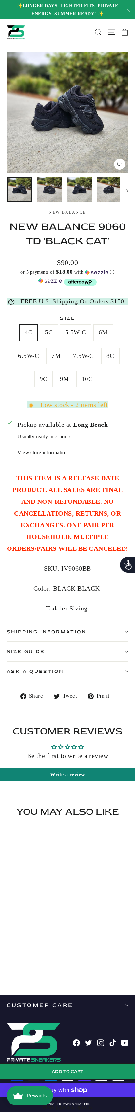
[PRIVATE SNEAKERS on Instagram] (100, 1042)
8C (110, 355)
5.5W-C (75, 332)
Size (67, 318)
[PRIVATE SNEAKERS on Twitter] (88, 1042)
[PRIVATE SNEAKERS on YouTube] (124, 1042)
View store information (42, 452)
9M (64, 379)
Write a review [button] (67, 774)
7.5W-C (83, 355)
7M (56, 355)
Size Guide (26, 651)
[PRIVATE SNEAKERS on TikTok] (112, 1042)
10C (87, 379)
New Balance (67, 212)
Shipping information (46, 632)
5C (49, 332)
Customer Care (40, 1005)
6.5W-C (28, 355)
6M (103, 332)
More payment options (67, 1107)
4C (28, 332)
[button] (67, 272)
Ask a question (35, 671)
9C (44, 379)
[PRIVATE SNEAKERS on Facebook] (76, 1042)
